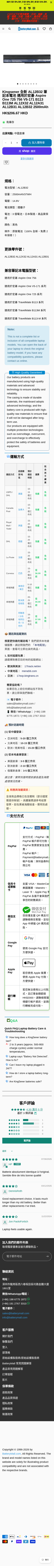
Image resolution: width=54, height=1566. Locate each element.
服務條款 (7, 1408)
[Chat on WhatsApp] (28, 1299)
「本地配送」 (40, 645)
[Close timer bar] (51, 2)
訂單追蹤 (7, 1374)
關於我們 (7, 1336)
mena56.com (29, 671)
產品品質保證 (10, 1398)
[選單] (3, 28)
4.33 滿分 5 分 (34, 1109)
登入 (4, 1347)
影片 (4, 1379)
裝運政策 (7, 1414)
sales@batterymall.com (15, 1313)
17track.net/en (32, 666)
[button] (14, 1120)
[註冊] (47, 1256)
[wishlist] (44, 29)
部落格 (6, 1352)
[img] (10, 1159)
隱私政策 (7, 1403)
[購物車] (50, 29)
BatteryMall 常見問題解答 (17, 1363)
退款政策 (7, 1392)
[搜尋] (9, 29)
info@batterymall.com (14, 1317)
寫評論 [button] (27, 1140)
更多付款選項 (27, 158)
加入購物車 (38, 142)
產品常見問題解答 (12, 1368)
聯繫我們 (7, 1341)
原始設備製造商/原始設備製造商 (20, 1358)
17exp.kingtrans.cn (27, 675)
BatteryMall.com (11, 1453)
